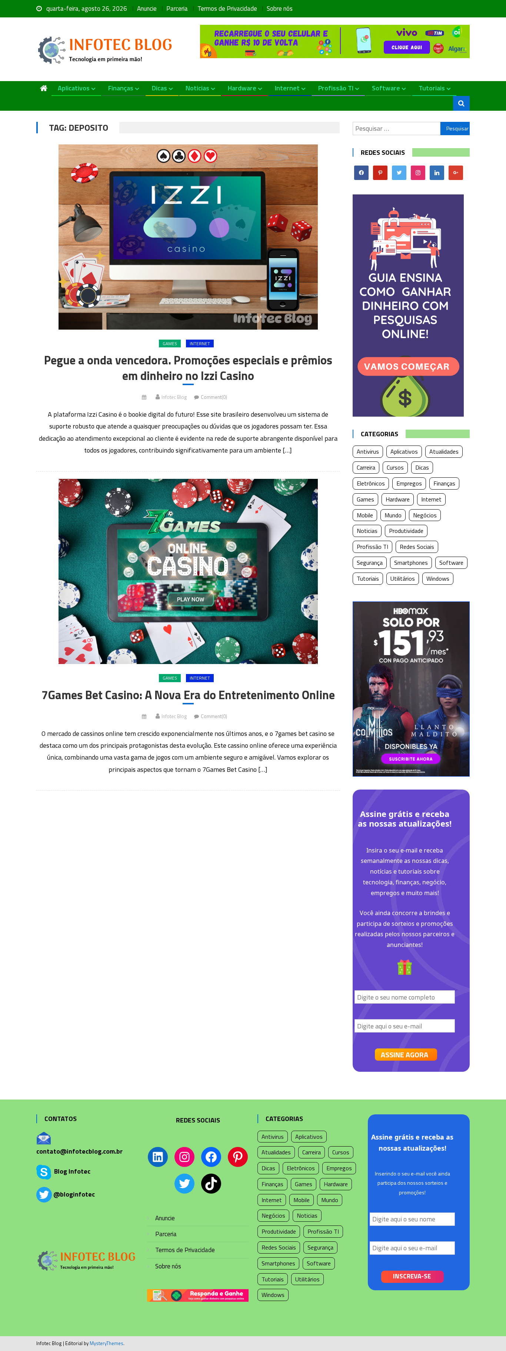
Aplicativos (74, 88)
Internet (287, 88)
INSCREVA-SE (412, 1276)
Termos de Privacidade (227, 8)
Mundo (393, 515)
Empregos (409, 483)
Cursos (395, 467)
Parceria (177, 8)
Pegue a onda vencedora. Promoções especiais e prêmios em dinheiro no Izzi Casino (188, 368)
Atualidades (444, 451)
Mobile (365, 515)
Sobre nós (280, 8)
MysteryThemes (106, 1343)
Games (170, 343)
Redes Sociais (417, 546)
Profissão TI (335, 88)
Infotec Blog (174, 397)
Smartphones (411, 562)
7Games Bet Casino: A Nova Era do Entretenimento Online (188, 695)
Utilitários (402, 578)
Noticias (197, 88)
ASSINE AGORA (404, 1054)
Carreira (366, 467)
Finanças (120, 88)
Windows (437, 578)
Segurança (370, 562)
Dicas (159, 88)
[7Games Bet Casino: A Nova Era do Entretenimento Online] (188, 571)
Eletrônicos (371, 483)
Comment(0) (214, 397)
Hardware (242, 88)
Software (386, 88)
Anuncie (147, 8)
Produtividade (406, 530)
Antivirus (368, 451)
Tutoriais (432, 88)
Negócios (425, 515)
